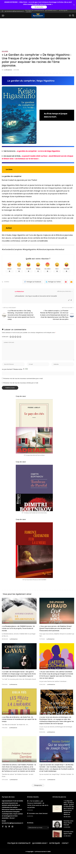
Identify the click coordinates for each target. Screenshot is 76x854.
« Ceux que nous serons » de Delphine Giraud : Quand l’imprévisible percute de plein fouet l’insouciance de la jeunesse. (55, 628)
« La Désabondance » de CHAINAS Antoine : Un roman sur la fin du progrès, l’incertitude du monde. (18, 628)
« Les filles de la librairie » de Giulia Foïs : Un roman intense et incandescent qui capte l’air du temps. (19, 719)
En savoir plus (39, 7)
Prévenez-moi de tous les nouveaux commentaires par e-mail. (23, 378)
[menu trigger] (3, 15)
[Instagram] (12, 826)
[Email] (71, 282)
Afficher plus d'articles (64, 291)
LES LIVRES (5, 51)
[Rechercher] (73, 15)
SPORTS (50, 760)
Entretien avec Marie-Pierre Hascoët (68, 823)
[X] (6, 826)
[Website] (69, 300)
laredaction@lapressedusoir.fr (15, 11)
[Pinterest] (65, 282)
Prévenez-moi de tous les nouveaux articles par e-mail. (20, 383)
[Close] (74, 5)
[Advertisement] (38, 32)
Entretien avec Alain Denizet (38, 813)
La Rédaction (8, 69)
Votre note (5, 337)
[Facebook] (71, 300)
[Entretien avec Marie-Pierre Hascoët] (57, 824)
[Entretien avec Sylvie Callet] (57, 833)
